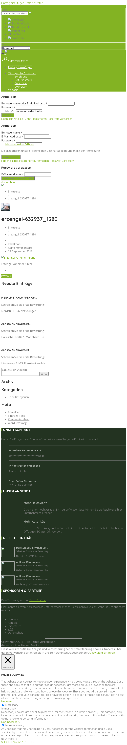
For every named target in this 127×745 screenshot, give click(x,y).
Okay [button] (92, 652)
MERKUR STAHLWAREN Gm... (19, 297)
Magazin (13, 90)
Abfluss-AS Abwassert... (16, 323)
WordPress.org (17, 423)
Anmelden (14, 412)
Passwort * (8, 107)
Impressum (14, 626)
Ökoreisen (21, 86)
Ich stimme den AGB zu (19, 144)
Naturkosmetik (23, 80)
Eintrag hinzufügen (12, 3)
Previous (6, 276)
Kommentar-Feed (18, 419)
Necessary (11, 705)
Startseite (14, 191)
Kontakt (13, 622)
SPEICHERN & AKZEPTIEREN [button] (17, 742)
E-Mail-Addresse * (12, 136)
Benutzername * (11, 132)
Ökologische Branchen (22, 73)
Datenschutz (15, 632)
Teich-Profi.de (37, 600)
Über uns (13, 619)
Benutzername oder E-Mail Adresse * (24, 103)
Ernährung (21, 76)
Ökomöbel (21, 83)
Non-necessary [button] (10, 722)
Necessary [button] (7, 701)
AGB (10, 629)
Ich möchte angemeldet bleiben (24, 111)
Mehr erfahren (105, 652)
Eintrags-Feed (16, 416)
